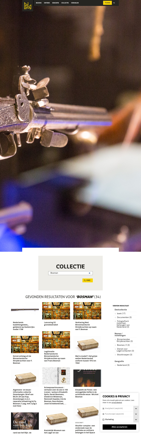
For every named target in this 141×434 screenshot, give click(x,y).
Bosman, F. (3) (123, 345)
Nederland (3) (123, 365)
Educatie (55, 3)
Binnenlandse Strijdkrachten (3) (125, 340)
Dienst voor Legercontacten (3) (125, 350)
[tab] (136, 408)
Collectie (65, 3)
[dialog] (119, 412)
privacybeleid (117, 402)
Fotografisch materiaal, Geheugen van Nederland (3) (123, 324)
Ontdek (47, 3)
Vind (88, 280)
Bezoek (39, 3)
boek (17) (121, 314)
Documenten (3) (124, 317)
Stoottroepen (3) (124, 355)
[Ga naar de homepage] (27, 5)
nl (114, 3)
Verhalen (75, 3)
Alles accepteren (119, 427)
